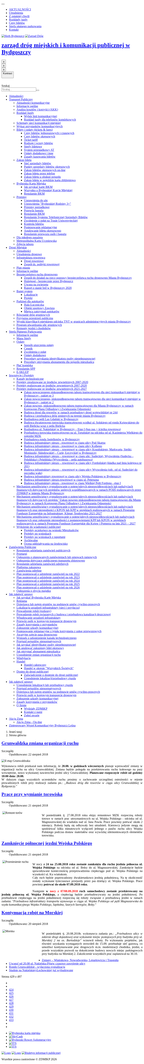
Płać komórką (24, 365)
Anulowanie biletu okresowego (42, 230)
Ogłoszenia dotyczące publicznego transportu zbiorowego (50, 560)
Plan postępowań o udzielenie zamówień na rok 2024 (48, 580)
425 (11, 993)
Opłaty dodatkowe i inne (38, 153)
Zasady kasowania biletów (40, 156)
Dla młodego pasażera (29, 237)
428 (11, 1003)
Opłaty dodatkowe (35, 355)
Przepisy (21, 197)
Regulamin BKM (34, 193)
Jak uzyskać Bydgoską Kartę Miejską (38, 597)
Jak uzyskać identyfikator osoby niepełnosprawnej (46, 644)
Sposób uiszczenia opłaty (39, 345)
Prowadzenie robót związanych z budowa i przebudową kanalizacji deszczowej (63, 614)
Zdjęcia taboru (25, 244)
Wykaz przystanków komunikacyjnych (39, 126)
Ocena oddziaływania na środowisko (46, 543)
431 (11, 1013)
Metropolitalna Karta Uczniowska (36, 240)
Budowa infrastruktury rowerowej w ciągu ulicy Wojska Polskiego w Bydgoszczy (72, 476)
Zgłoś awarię (31, 715)
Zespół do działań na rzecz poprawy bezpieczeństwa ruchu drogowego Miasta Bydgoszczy (78, 277)
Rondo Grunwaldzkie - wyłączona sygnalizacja (37, 966)
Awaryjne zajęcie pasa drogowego (36, 634)
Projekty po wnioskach (37, 533)
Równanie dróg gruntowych (33, 314)
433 (11, 1020)
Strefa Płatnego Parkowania (25, 331)
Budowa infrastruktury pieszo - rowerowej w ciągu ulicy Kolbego (63, 446)
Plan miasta (23, 267)
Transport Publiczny (21, 99)
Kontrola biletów (34, 224)
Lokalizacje (31, 294)
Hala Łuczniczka (34, 304)
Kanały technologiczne (30, 378)
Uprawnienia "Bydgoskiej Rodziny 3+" (47, 203)
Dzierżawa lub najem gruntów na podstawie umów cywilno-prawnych (58, 604)
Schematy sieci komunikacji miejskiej (38, 123)
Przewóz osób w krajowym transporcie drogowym (46, 621)
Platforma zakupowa (28, 567)
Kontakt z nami (33, 712)
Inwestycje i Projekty (21, 375)
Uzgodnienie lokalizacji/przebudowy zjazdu (50, 678)
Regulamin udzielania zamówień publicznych (43, 550)
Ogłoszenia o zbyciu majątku (33, 590)
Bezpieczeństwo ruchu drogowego (37, 274)
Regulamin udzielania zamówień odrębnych (42, 563)
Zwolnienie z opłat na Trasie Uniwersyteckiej (51, 220)
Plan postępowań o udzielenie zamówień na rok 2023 (48, 577)
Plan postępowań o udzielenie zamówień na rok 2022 (48, 574)
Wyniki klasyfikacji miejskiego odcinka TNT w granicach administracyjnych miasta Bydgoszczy (73, 321)
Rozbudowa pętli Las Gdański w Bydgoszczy (51, 419)
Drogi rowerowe (34, 261)
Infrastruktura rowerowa (30, 257)
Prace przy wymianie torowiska (32, 794)
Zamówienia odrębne (29, 570)
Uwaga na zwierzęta (36, 284)
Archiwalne (31, 540)
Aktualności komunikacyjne (33, 102)
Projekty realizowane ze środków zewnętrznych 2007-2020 (51, 385)
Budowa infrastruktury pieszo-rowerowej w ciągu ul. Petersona (61, 479)
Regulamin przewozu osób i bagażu (45, 234)
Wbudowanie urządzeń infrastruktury (38, 617)
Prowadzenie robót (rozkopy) (33, 611)
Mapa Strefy (23, 338)
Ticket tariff (31, 139)
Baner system (24, 291)
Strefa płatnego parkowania (25, 26)
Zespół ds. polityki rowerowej (41, 264)
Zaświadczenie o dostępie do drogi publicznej (51, 675)
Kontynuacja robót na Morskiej (32, 912)
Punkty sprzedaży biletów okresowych (47, 166)
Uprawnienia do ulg (36, 200)
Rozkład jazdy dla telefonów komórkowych (50, 119)
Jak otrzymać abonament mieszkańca (38, 651)
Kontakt (14, 29)
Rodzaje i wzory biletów (38, 143)
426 (11, 996)
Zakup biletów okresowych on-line (44, 170)
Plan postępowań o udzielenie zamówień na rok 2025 (48, 584)
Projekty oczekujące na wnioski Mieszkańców (51, 530)
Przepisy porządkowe (37, 207)
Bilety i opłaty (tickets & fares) (34, 129)
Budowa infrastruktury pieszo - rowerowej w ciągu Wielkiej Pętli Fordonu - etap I (72, 483)
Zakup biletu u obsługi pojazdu (42, 176)
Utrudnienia (16, 12)
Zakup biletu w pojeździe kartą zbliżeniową (50, 180)
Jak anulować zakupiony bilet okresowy (40, 648)
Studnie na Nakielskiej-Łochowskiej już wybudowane (41, 970)
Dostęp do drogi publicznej (32, 671)
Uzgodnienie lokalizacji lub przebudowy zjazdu (44, 685)
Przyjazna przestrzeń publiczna (34, 318)
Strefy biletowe (33, 146)
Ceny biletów (17, 22)
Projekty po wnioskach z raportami (44, 537)
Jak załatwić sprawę (21, 594)
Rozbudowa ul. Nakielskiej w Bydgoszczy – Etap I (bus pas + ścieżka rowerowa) (72, 429)
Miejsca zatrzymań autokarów (41, 311)
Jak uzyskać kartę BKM (38, 186)
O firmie (21, 705)
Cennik (28, 348)
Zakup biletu (24, 160)
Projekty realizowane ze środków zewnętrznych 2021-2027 (51, 388)
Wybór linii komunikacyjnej (40, 116)
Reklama (21, 600)
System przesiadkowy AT (39, 149)
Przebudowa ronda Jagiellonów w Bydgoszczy (52, 439)
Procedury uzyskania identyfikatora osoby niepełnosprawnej (59, 358)
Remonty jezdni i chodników (33, 328)
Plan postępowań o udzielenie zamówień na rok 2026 (48, 587)
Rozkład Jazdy (25, 112)
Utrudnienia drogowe (29, 254)
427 (11, 999)
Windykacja (23, 658)
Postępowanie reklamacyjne (40, 227)
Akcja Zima (16, 718)
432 (11, 1016)
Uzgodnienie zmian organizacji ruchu (38, 654)
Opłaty (20, 341)
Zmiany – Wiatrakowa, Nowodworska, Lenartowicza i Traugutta (80, 960)
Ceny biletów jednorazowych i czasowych (49, 133)
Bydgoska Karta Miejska (31, 183)
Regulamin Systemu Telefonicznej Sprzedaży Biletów (56, 217)
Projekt (28, 298)
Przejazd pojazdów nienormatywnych (38, 641)
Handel (20, 661)
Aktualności (16, 96)
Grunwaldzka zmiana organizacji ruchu (40, 743)
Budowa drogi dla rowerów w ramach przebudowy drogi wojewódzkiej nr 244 (71, 412)
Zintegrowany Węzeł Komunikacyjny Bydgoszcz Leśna (42, 725)
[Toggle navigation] (3, 4)
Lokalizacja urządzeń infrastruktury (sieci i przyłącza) (48, 607)
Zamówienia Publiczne (22, 547)
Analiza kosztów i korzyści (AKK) (37, 109)
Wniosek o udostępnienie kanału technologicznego (46, 638)
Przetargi (21, 553)
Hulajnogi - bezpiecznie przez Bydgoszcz (48, 281)
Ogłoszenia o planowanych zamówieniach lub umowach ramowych (56, 557)
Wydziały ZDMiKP (35, 708)
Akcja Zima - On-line (29, 722)
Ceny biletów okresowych (39, 136)
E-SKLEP (22, 372)
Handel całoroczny (35, 664)
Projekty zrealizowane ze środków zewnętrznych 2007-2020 (52, 382)
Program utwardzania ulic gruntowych (39, 324)
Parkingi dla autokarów (30, 301)
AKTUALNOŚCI (20, 9)
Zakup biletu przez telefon (39, 173)
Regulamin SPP (25, 368)
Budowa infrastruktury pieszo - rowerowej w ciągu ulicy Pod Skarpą (64, 442)
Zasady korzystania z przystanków (36, 624)
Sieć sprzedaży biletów (37, 163)
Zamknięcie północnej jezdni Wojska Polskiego (47, 843)
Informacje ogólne (27, 106)
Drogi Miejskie (18, 247)
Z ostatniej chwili (19, 16)
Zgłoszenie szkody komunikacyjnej (37, 627)
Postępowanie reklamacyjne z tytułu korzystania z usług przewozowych (58, 631)
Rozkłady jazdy (18, 19)
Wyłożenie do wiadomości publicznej (38, 526)
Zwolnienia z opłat (35, 351)
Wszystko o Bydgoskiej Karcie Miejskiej (48, 190)
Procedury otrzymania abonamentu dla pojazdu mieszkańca (59, 362)
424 (11, 989)
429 (11, 1006)
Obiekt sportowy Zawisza (39, 308)
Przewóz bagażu (34, 210)
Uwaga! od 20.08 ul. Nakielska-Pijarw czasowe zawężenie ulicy (47, 963)
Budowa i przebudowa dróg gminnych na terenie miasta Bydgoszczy (65, 415)
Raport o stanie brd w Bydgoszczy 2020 (48, 287)
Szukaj (6, 85)
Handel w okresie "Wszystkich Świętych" (49, 668)
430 (11, 1009)
